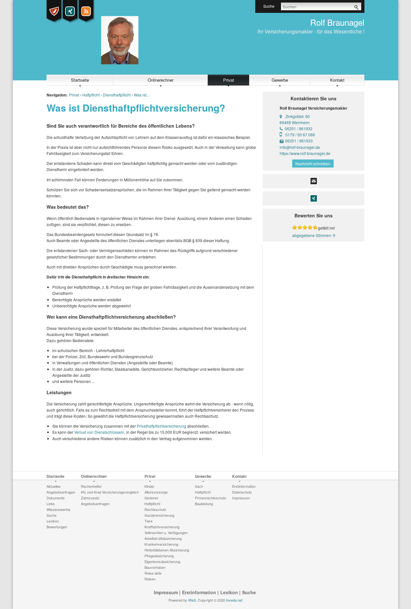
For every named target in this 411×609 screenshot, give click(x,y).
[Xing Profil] (70, 11)
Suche (249, 592)
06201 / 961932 (298, 128)
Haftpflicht (91, 94)
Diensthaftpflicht (117, 94)
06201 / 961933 (299, 140)
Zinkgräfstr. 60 (297, 116)
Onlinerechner (160, 80)
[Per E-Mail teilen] (314, 180)
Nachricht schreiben (312, 163)
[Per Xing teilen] (314, 197)
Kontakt (337, 80)
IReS (192, 600)
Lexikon (229, 592)
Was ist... (141, 94)
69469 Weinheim (295, 122)
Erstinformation (199, 592)
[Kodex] (54, 11)
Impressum (166, 592)
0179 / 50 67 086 (300, 134)
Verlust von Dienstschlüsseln (99, 432)
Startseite (80, 80)
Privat (228, 80)
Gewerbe (280, 80)
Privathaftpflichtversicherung (161, 426)
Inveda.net (234, 600)
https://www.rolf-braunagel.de (305, 153)
